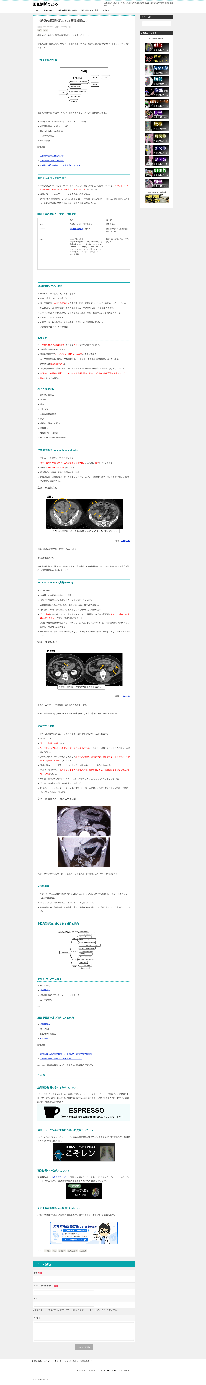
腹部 (45, 30)
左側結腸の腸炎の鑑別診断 (52, 156)
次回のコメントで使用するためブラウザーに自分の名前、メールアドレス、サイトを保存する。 (77, 1310)
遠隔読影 (83, 1251)
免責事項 (92, 1371)
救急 (40, 30)
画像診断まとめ (45, 4)
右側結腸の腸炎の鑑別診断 (52, 161)
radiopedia (125, 541)
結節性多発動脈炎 (76, 229)
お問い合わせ (108, 10)
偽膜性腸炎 (45, 990)
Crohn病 (44, 1039)
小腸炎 (47, 1251)
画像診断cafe (49, 10)
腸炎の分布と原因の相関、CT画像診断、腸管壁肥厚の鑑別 (66, 1054)
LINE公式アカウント (60, 1177)
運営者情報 (81, 1371)
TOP (42, 1361)
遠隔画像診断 (72, 1251)
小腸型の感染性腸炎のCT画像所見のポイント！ (61, 165)
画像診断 (62, 1251)
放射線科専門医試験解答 (67, 10)
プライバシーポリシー (107, 1371)
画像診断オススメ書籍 (89, 10)
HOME (36, 10)
